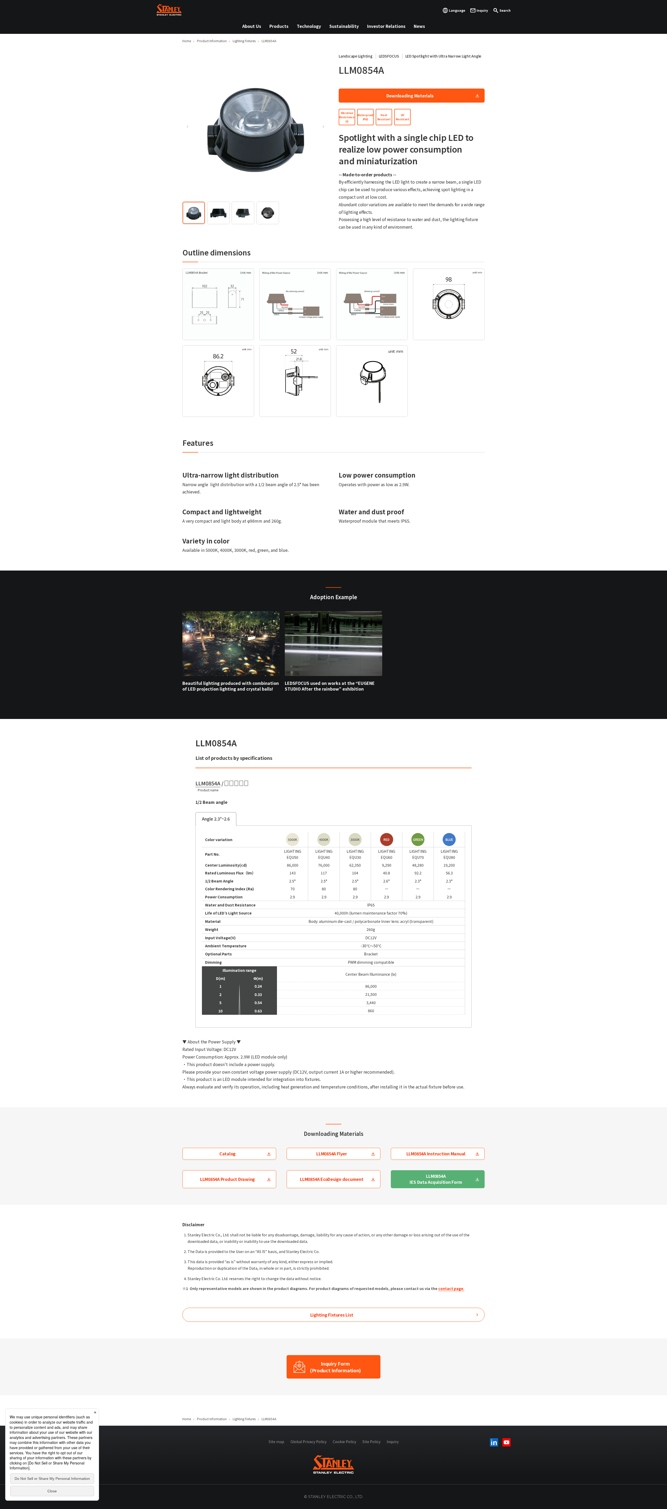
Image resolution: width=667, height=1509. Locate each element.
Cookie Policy (344, 1441)
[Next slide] (323, 126)
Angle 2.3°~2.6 (216, 819)
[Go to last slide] (187, 126)
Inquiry (393, 1441)
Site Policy (371, 1441)
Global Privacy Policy (308, 1441)
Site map (276, 1441)
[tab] (193, 213)
